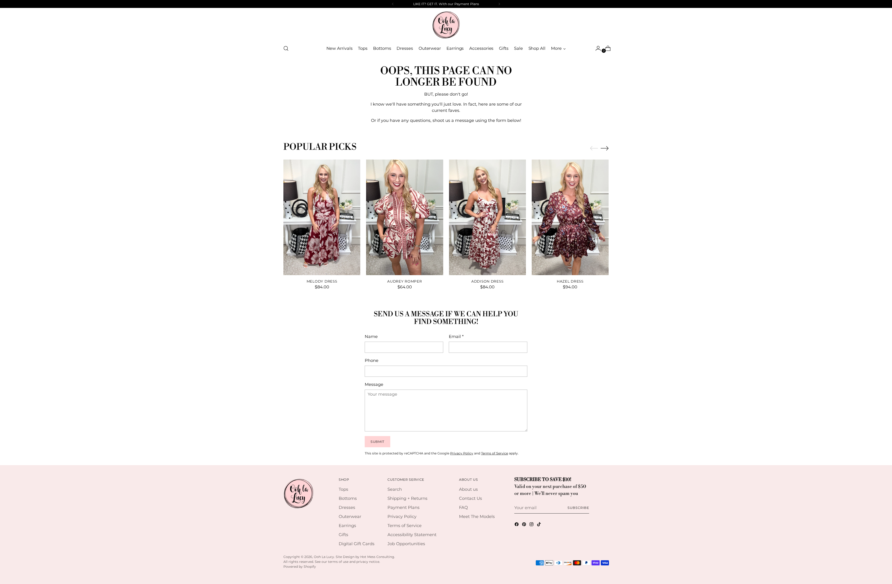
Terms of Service (494, 453)
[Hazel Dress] (570, 217)
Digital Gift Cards (356, 543)
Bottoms (348, 498)
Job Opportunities (406, 543)
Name (371, 336)
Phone (371, 360)
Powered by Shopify (299, 566)
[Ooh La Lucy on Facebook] (517, 525)
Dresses (347, 507)
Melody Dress (322, 281)
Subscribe (578, 508)
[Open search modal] (286, 48)
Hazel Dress (570, 281)
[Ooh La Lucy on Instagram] (532, 525)
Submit (377, 442)
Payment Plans (403, 507)
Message (374, 384)
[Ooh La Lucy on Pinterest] (524, 525)
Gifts (343, 534)
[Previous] (393, 4)
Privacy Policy (461, 453)
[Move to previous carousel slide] (594, 148)
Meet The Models (477, 516)
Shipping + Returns (407, 498)
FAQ (463, 507)
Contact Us (470, 498)
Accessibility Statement (411, 534)
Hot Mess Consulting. (377, 557)
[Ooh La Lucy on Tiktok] (539, 525)
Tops (343, 489)
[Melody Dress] (321, 217)
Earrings (347, 525)
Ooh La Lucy (324, 557)
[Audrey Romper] (404, 217)
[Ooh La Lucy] (446, 25)
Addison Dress (487, 281)
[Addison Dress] (487, 217)
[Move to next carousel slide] (605, 148)
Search (394, 489)
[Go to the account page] (596, 48)
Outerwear (350, 516)
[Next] (499, 4)
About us (468, 489)
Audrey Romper (404, 281)
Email (456, 336)
